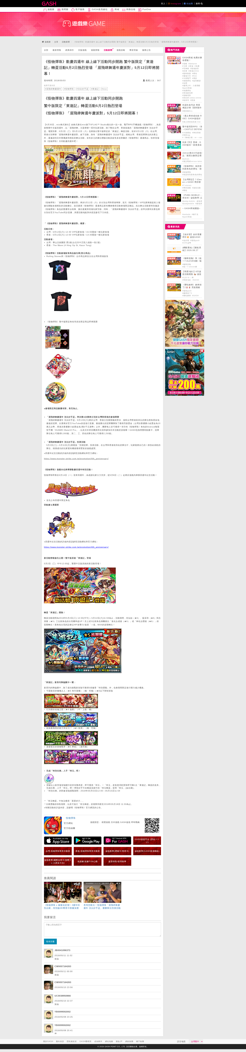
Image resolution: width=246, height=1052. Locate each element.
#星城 (191, 66)
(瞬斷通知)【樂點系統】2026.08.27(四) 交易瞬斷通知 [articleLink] (191, 250)
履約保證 (60, 1041)
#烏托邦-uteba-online (191, 98)
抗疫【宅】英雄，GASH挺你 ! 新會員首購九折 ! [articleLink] (192, 145)
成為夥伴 (98, 1041)
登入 (163, 3)
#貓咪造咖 (186, 264)
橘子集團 (140, 1041)
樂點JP (119, 1041)
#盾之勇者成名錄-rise (191, 122)
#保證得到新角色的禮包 (192, 175)
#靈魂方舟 (186, 76)
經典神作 (69, 50)
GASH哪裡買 (85, 1041)
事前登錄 (133, 50)
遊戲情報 (95, 50)
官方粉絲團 (69, 828)
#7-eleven (186, 185)
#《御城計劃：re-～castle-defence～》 (199, 138)
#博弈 (194, 78)
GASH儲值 (125, 822)
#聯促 (184, 190)
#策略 (185, 64)
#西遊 (192, 100)
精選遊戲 (106, 822)
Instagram (175, 3)
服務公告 (146, 50)
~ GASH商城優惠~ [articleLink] (191, 208)
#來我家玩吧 (187, 93)
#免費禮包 (186, 91)
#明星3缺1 (187, 280)
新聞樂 (64, 9)
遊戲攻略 (121, 50)
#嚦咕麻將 (186, 296)
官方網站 (68, 823)
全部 (46, 50)
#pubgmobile (188, 204)
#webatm (186, 214)
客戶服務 (80, 9)
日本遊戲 (115, 822)
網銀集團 (129, 1041)
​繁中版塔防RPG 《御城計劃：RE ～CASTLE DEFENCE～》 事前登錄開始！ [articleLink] (199, 129)
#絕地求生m (200, 204)
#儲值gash (195, 240)
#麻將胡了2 (187, 293)
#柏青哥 (186, 100)
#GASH (196, 280)
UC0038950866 (63, 996)
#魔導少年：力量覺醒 (191, 86)
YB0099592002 (63, 1011)
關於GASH (48, 1041)
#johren (185, 159)
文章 (56, 42)
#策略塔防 (186, 95)
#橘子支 (195, 214)
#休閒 (184, 83)
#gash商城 (187, 88)
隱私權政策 (72, 1041)
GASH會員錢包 (99, 9)
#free (194, 76)
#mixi (104, 89)
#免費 (197, 66)
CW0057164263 (63, 966)
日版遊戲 (82, 50)
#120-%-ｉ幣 (188, 278)
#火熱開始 (186, 133)
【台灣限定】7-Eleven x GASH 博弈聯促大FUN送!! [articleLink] (192, 182)
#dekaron (192, 64)
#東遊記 (95, 89)
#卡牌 (185, 66)
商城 (116, 9)
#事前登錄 (196, 133)
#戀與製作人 (187, 111)
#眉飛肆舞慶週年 (53, 89)
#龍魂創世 (194, 69)
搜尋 (198, 3)
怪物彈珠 (71, 818)
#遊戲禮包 (186, 81)
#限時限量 (186, 74)
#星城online (193, 71)
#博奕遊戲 (186, 188)
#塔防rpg (186, 135)
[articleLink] (63, 896)
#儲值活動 (196, 188)
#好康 (185, 71)
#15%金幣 (186, 243)
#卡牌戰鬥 (186, 78)
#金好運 (186, 240)
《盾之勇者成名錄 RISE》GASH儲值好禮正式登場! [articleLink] (192, 118)
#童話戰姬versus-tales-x (193, 161)
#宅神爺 (186, 69)
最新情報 (57, 50)
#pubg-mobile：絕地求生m (194, 201)
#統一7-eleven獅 (189, 267)
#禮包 (194, 74)
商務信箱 (130, 9)
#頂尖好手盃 (82, 89)
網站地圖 (109, 1041)
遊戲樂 (50, 9)
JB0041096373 (62, 950)
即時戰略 (135, 822)
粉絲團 (189, 3)
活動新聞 (66, 42)
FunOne (146, 9)
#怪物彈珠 (69, 89)
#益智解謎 (196, 81)
